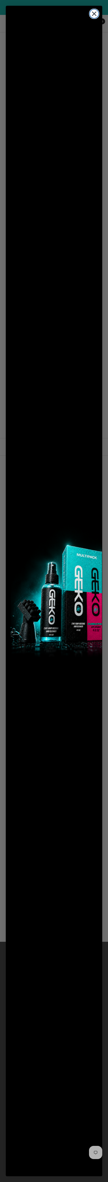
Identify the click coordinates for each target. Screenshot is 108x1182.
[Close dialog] (94, 13)
